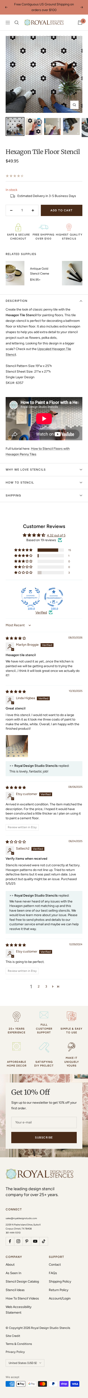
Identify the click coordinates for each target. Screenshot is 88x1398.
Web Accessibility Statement (18, 1310)
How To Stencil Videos (22, 1298)
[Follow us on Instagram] (18, 1241)
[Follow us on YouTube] (35, 1241)
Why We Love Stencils (26, 469)
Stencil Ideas (15, 1290)
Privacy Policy (15, 1352)
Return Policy (58, 1290)
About (10, 1265)
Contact (55, 1265)
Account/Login (60, 1298)
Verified (41, 612)
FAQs (53, 1273)
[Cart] (80, 22)
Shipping (13, 495)
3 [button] (46, 986)
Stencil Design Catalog (22, 1282)
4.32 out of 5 (56, 535)
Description (16, 301)
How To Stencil (20, 482)
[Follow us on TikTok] (43, 1241)
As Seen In (13, 1273)
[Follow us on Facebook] (10, 1241)
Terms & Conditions (19, 1344)
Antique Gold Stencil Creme (39, 271)
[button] (23, 550)
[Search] (17, 22)
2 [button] (39, 986)
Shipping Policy (60, 1282)
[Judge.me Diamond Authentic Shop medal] (30, 597)
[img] (16, 638)
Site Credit (13, 1336)
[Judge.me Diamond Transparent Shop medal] (53, 597)
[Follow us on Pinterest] (27, 1241)
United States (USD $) (23, 1363)
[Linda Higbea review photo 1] (17, 746)
